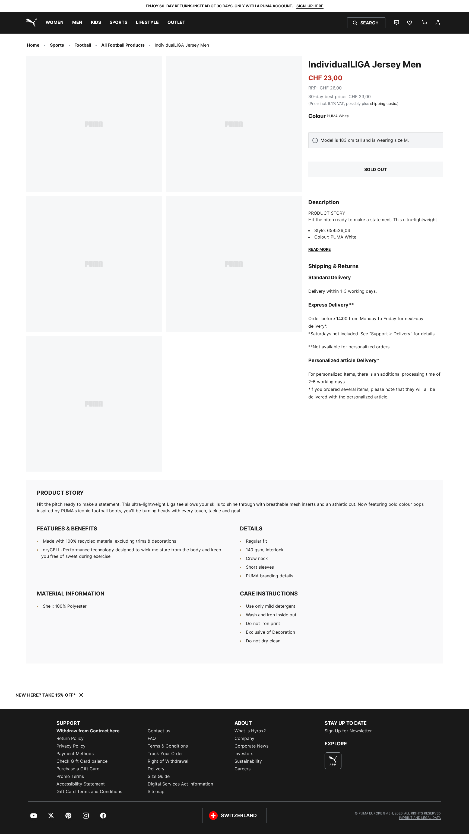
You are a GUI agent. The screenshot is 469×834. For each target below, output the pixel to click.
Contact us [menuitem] (159, 730)
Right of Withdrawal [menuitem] (168, 761)
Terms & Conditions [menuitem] (168, 746)
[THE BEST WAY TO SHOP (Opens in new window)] (333, 760)
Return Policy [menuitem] (70, 738)
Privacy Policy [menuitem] (70, 746)
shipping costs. (383, 103)
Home (33, 45)
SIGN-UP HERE (310, 6)
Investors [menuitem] (243, 753)
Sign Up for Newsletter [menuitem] (348, 730)
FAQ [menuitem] (152, 738)
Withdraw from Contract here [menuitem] (88, 730)
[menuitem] (54, 23)
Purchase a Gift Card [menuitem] (78, 768)
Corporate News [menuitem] (251, 746)
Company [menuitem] (244, 738)
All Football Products (123, 45)
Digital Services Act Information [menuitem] (180, 784)
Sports (57, 45)
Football (82, 45)
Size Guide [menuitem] (159, 776)
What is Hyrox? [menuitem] (250, 730)
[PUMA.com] (30, 22)
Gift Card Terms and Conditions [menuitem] (89, 791)
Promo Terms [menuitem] (70, 776)
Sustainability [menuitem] (248, 761)
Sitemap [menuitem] (156, 791)
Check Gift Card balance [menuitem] (81, 761)
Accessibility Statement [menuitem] (80, 784)
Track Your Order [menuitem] (165, 753)
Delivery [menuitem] (156, 768)
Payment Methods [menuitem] (75, 753)
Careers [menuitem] (242, 768)
